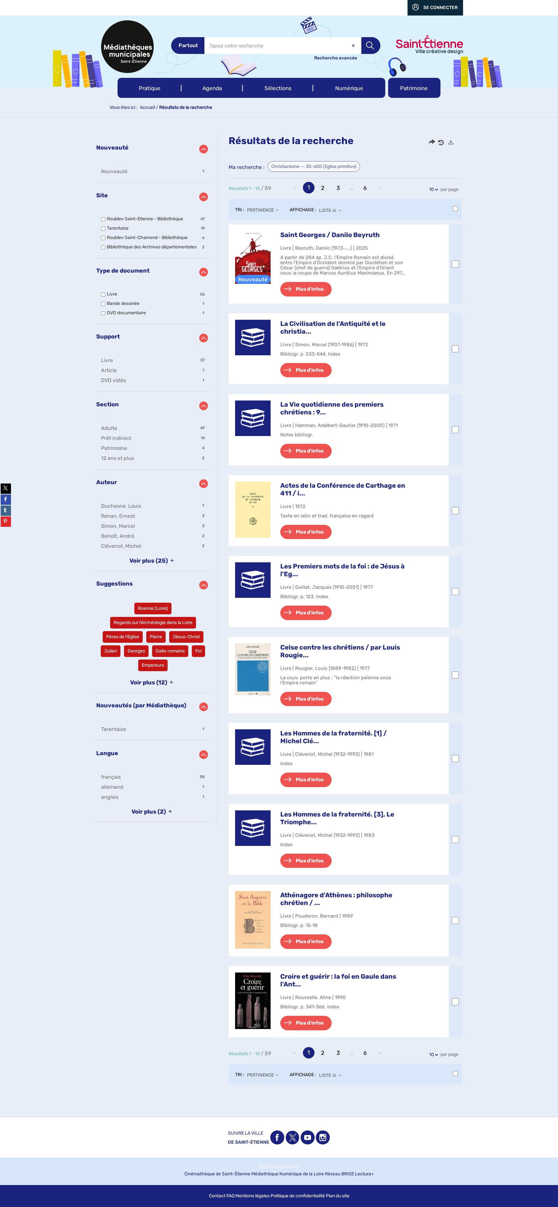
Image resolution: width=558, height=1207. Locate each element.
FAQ (230, 1196)
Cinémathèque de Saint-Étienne (217, 1174)
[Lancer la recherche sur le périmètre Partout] (370, 45)
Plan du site (337, 1196)
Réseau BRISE (339, 1174)
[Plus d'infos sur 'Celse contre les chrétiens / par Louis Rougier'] (253, 669)
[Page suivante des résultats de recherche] (380, 188)
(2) (149, 811)
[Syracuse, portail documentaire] (127, 46)
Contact (217, 1196)
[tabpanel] (279, 615)
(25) (149, 560)
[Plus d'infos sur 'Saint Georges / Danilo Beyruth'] (253, 257)
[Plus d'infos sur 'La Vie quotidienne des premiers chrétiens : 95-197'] (253, 418)
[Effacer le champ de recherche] (354, 45)
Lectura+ (364, 1174)
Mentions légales (252, 1196)
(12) (149, 682)
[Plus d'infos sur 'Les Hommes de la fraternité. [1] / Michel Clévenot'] (253, 747)
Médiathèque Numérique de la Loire (287, 1174)
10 (431, 189)
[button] (149, 88)
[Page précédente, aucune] (295, 188)
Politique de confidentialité (298, 1196)
